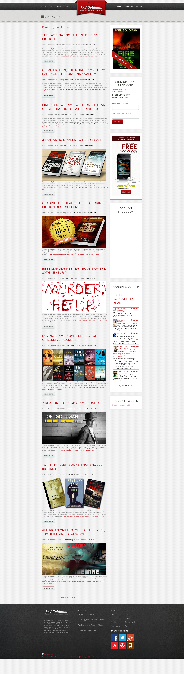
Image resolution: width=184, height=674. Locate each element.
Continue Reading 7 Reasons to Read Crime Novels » (77, 451)
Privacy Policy (92, 657)
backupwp (70, 45)
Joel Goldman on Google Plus (130, 637)
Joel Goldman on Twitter (122, 637)
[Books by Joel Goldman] (50, 654)
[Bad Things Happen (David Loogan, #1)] (115, 313)
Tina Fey (121, 321)
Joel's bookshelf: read (123, 298)
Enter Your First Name (121, 103)
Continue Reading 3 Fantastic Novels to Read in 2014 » (75, 188)
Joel (51, 6)
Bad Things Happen (121, 309)
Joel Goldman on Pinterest (122, 645)
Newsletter (129, 6)
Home (43, 6)
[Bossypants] (115, 325)
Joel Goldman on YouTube (114, 645)
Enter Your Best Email (121, 114)
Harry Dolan (122, 311)
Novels (59, 6)
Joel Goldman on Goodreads (130, 645)
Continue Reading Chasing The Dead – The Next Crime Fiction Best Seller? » (74, 254)
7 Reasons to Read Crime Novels (71, 403)
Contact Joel (130, 622)
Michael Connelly (124, 373)
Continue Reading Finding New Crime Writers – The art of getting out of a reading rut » (75, 125)
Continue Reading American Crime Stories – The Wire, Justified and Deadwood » (73, 582)
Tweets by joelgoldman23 (121, 405)
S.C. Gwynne (118, 356)
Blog (127, 614)
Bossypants (121, 320)
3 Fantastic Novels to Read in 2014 (72, 139)
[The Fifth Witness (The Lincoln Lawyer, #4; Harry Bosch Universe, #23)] (115, 377)
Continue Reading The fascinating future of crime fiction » (79, 56)
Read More (48, 61)
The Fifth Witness (123, 371)
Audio (68, 6)
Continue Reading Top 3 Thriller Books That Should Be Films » (84, 516)
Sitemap (83, 657)
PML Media (75, 657)
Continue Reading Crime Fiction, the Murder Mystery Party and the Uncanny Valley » (73, 90)
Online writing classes (87, 630)
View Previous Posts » (67, 597)
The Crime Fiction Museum (89, 614)
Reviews (139, 6)
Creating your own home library (91, 620)
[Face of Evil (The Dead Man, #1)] (115, 336)
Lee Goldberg (123, 335)
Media (119, 6)
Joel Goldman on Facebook (114, 637)
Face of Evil (121, 333)
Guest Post (90, 45)
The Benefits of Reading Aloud (90, 625)
